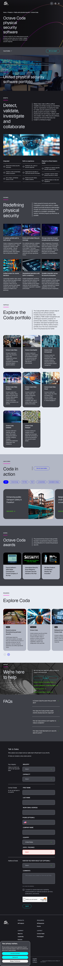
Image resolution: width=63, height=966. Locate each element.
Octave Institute (39, 689)
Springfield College (54, 482)
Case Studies (6, 51)
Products (10, 12)
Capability (26, 774)
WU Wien (24, 482)
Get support (46, 678)
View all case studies (41, 468)
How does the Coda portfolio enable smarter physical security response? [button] (43, 711)
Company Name (28, 827)
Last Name (26, 797)
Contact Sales (40, 933)
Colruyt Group (14, 482)
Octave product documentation (44, 682)
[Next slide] (8, 654)
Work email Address (30, 807)
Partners (20, 939)
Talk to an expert (53, 51)
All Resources (40, 923)
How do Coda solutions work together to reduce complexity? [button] (44, 722)
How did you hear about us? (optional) (36, 860)
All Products (21, 923)
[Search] (51, 3)
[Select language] (55, 4)
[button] (59, 3)
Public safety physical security (22, 12)
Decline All (15, 957)
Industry (26, 764)
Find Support (40, 936)
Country (26, 837)
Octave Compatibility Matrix (42, 692)
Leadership (20, 936)
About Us (20, 933)
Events (39, 926)
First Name (27, 787)
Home (4, 12)
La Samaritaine (41, 482)
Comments (28, 878)
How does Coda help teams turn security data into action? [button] (44, 732)
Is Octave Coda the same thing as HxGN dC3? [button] (44, 701)
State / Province (28, 847)
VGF (6, 482)
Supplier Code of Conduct (35, 960)
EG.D (32, 482)
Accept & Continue (15, 953)
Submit (27, 906)
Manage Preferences (15, 961)
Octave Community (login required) (45, 685)
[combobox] (39, 842)
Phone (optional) (29, 817)
